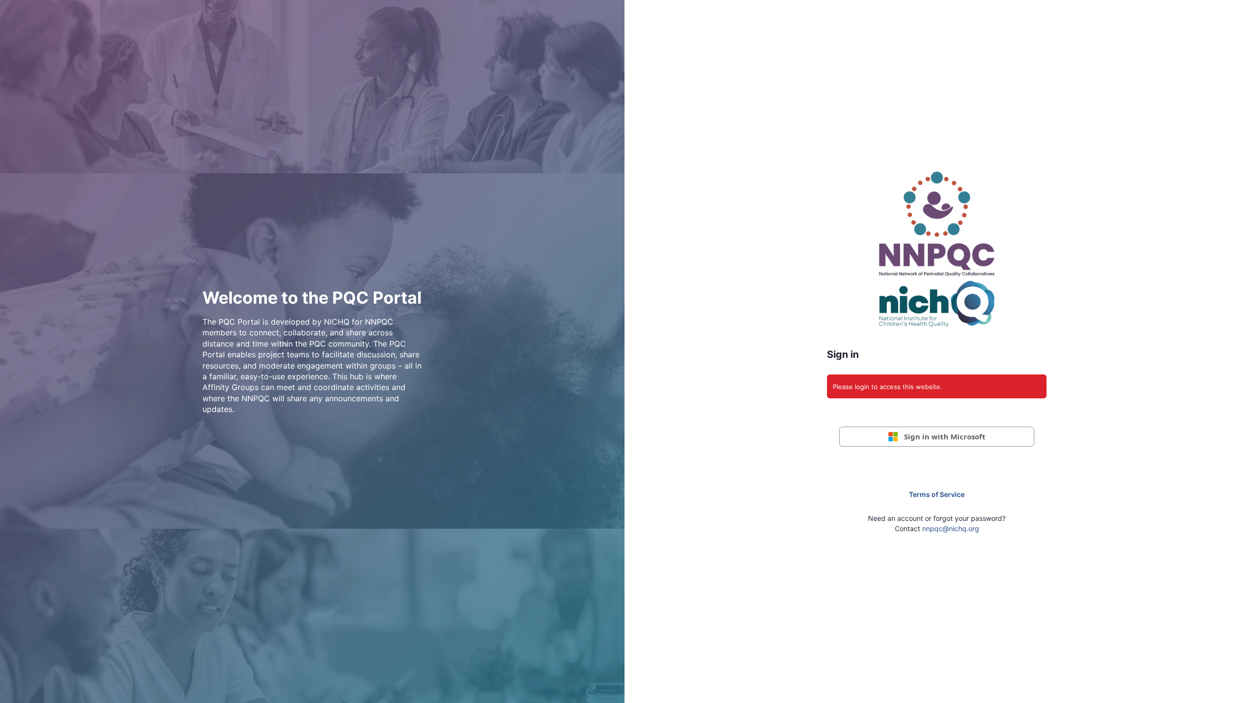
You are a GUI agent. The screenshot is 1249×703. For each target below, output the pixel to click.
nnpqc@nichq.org (950, 528)
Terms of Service (937, 494)
